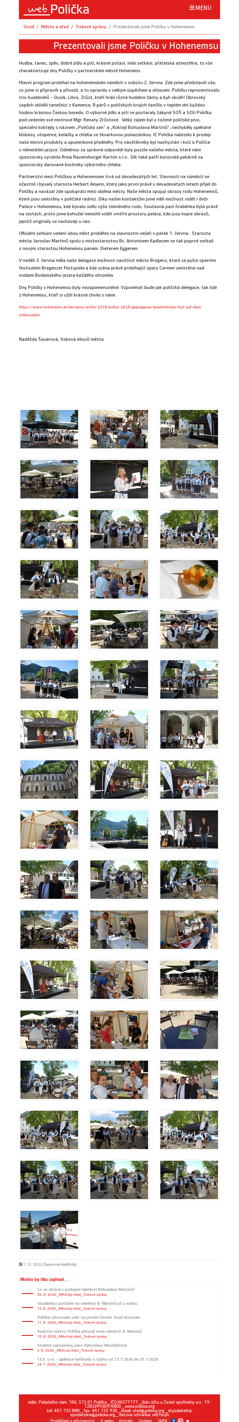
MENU (203, 8)
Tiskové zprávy (91, 27)
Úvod (29, 27)
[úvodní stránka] (56, 9)
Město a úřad (55, 27)
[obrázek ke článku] (49, 429)
